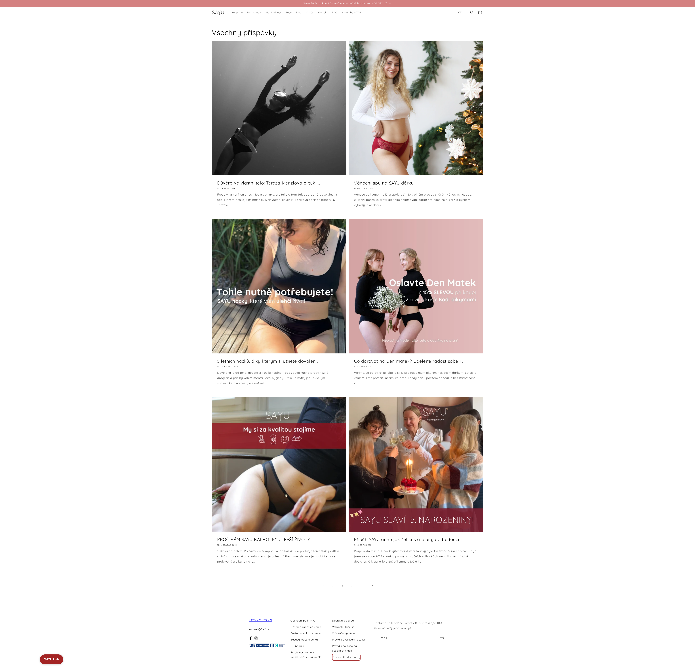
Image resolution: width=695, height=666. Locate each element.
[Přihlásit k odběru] (442, 638)
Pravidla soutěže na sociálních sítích (344, 648)
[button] (237, 12)
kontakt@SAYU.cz (260, 629)
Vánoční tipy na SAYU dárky (384, 183)
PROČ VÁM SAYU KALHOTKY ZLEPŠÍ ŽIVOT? (263, 539)
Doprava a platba (343, 620)
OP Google (297, 646)
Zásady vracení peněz (304, 639)
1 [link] (323, 585)
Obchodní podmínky (302, 620)
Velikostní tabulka (343, 627)
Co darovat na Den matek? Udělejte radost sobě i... (408, 361)
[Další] (372, 585)
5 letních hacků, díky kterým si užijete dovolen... (267, 361)
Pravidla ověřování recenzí (348, 639)
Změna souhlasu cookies (306, 633)
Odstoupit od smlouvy (346, 657)
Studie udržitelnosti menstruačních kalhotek (305, 655)
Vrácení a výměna (343, 633)
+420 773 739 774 (260, 620)
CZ (460, 12)
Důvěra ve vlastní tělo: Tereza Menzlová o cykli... (268, 183)
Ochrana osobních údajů (305, 627)
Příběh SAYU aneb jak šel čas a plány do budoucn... (408, 539)
